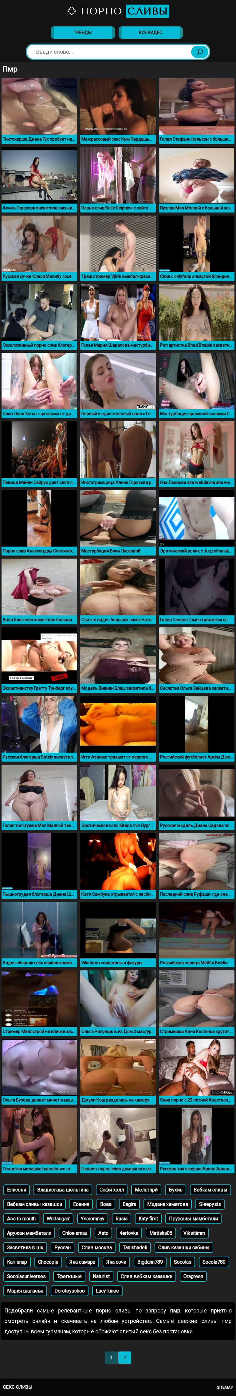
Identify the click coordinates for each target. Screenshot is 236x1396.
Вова (106, 1204)
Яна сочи (116, 1262)
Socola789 (214, 1262)
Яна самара (82, 1262)
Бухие (176, 1190)
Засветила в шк (25, 1247)
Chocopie (48, 1262)
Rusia (122, 1219)
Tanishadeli (135, 1247)
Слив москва (97, 1247)
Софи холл (112, 1190)
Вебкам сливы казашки (34, 1204)
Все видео (151, 32)
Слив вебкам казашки (146, 1276)
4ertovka (129, 1233)
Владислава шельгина (62, 1190)
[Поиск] (199, 52)
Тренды (83, 32)
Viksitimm (194, 1233)
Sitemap (225, 1387)
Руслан (62, 1247)
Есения (81, 1204)
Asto (103, 1233)
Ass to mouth (21, 1219)
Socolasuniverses (26, 1276)
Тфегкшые (69, 1276)
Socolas (182, 1262)
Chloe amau (74, 1233)
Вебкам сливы (210, 1190)
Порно (122, 11)
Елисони (16, 1190)
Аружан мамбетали (29, 1233)
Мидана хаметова (167, 1204)
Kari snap (17, 1262)
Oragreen (193, 1276)
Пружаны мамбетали (193, 1219)
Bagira (129, 1204)
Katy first (148, 1219)
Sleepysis (210, 1204)
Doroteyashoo (69, 1291)
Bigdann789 (150, 1262)
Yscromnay (92, 1219)
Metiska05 (160, 1233)
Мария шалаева (25, 1291)
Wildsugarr (58, 1219)
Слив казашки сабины (184, 1247)
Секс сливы (17, 1387)
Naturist (101, 1276)
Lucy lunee (107, 1291)
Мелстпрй (146, 1190)
